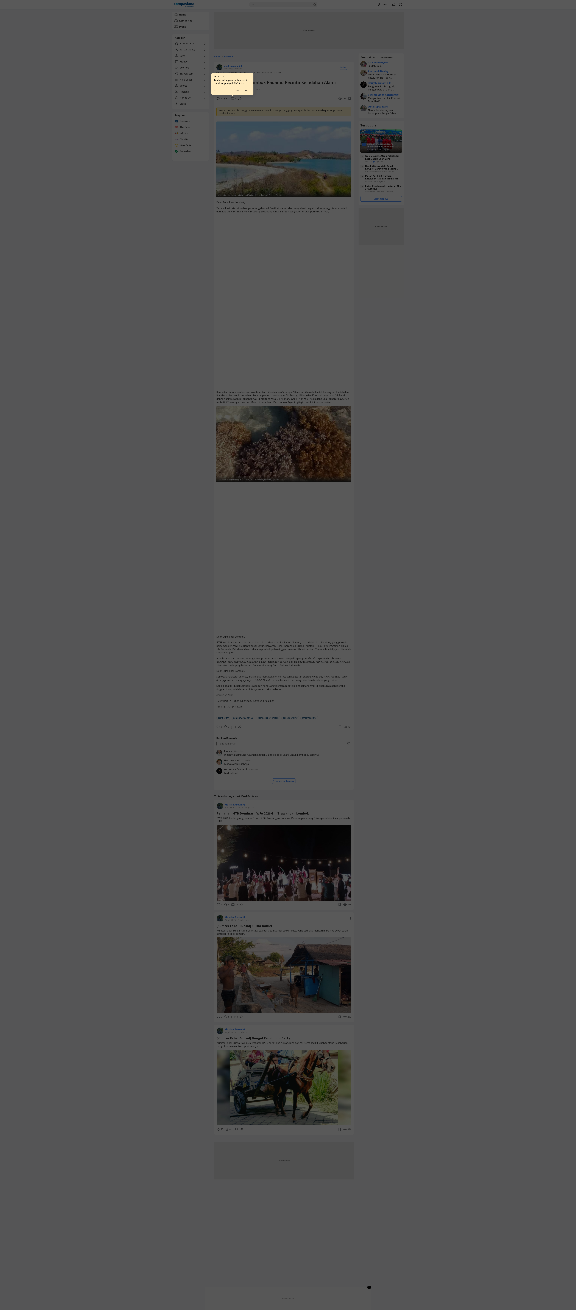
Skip (237, 90)
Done (246, 90)
